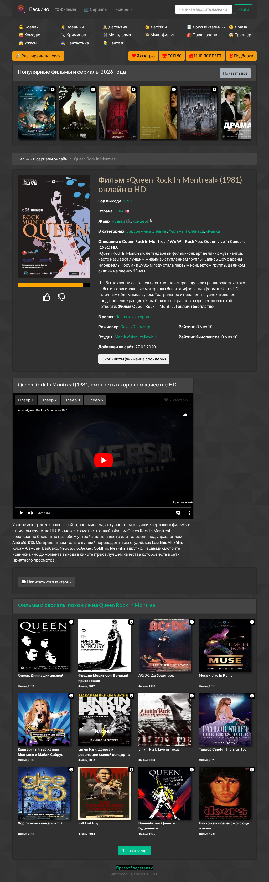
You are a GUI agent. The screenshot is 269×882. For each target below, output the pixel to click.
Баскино (39, 9)
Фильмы (176, 231)
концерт (141, 221)
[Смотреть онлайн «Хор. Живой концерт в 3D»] (44, 793)
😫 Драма (238, 26)
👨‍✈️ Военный (72, 26)
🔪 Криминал (73, 34)
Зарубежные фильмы (146, 231)
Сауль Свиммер (135, 326)
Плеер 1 (26, 399)
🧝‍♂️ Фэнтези (114, 42)
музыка (118, 221)
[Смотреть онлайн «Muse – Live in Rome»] (225, 645)
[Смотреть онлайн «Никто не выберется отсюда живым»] (225, 793)
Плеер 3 (72, 399)
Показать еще (134, 850)
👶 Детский (156, 26)
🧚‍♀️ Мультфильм (159, 34)
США (119, 210)
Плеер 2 (49, 399)
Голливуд (195, 231)
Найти (243, 9)
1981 (128, 200)
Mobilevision (126, 336)
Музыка (212, 231)
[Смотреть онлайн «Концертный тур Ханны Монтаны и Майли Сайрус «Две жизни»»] (44, 719)
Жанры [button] (122, 9)
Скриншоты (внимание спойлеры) (134, 358)
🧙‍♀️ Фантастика (75, 42)
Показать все (235, 73)
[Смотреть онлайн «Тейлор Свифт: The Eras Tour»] (225, 719)
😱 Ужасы (28, 42)
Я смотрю (178, 399)
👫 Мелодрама (117, 34)
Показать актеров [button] (132, 316)
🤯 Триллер (240, 34)
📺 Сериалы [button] (96, 9)
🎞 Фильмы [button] (66, 9)
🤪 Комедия (30, 34)
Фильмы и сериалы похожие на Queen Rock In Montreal (87, 605)
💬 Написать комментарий (46, 581)
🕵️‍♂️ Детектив (115, 26)
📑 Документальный (201, 26)
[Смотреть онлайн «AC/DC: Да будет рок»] (164, 645)
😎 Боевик (28, 26)
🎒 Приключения (201, 34)
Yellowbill (148, 336)
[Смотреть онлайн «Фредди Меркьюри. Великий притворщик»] (104, 645)
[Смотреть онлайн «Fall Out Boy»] (104, 793)
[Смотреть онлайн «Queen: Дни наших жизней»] (44, 645)
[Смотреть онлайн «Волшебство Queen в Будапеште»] (164, 793)
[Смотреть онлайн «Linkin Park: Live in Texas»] (164, 719)
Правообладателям (134, 867)
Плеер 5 (95, 399)
